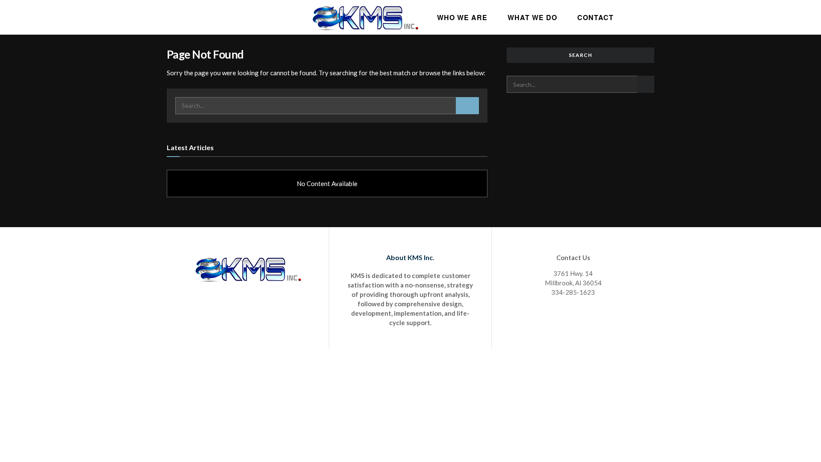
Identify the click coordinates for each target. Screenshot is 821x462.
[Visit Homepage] (365, 17)
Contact (595, 17)
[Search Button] (467, 105)
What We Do (532, 17)
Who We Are (462, 17)
